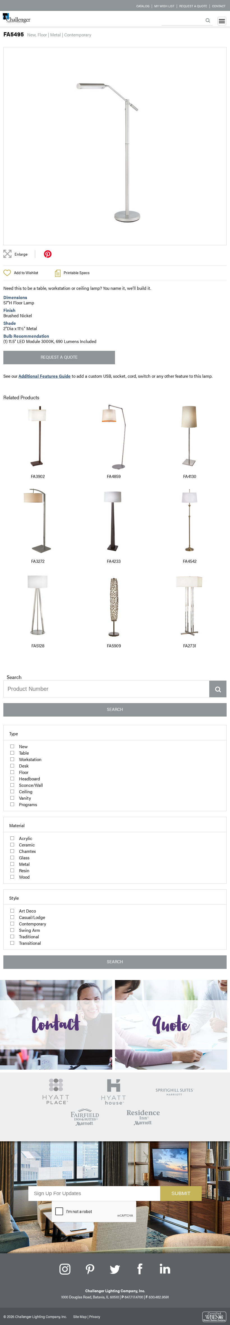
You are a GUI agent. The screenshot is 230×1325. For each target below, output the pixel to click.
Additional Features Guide (45, 376)
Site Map (80, 1316)
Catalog (143, 5)
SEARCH (115, 709)
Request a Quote (193, 5)
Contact (219, 5)
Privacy (94, 1316)
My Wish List (164, 5)
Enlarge (21, 254)
